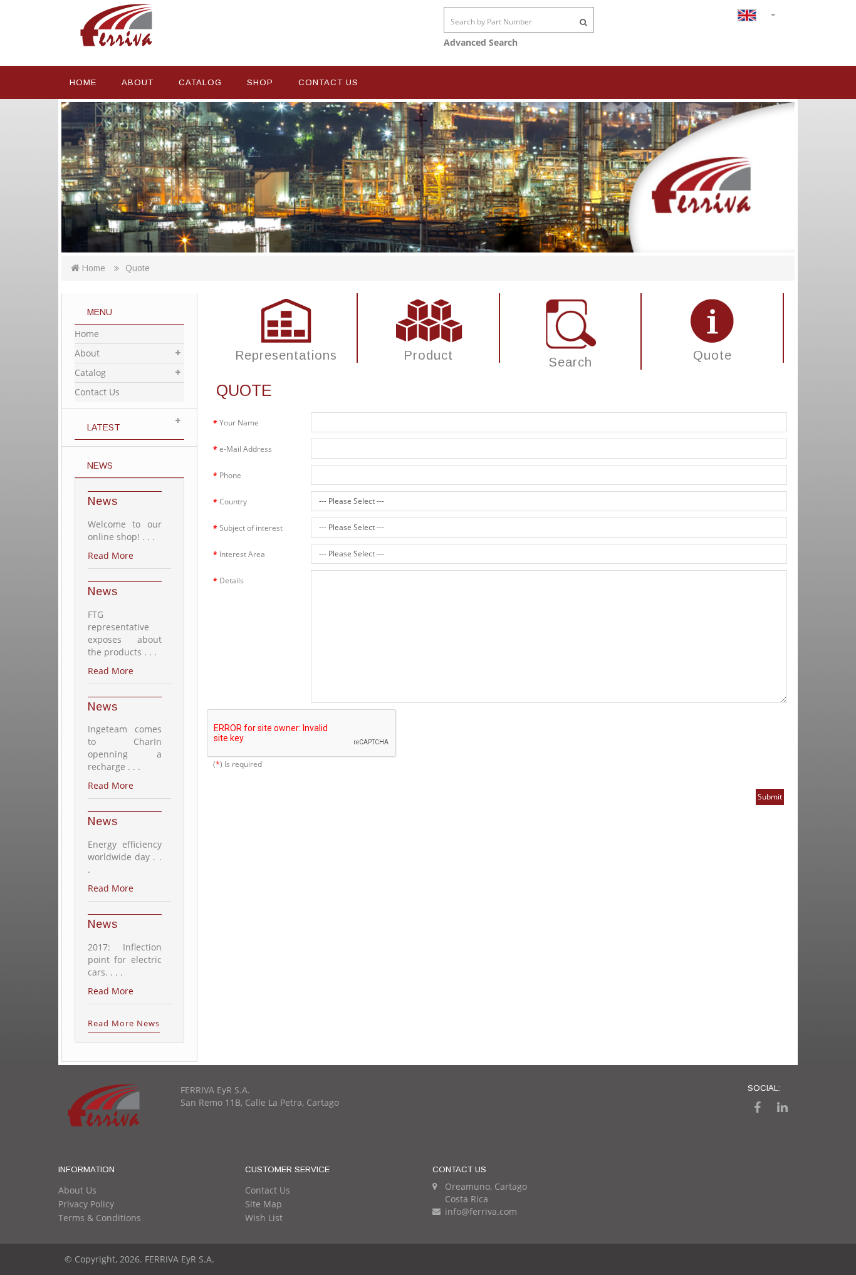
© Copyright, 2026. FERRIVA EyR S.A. (139, 1259)
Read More (110, 555)
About (138, 82)
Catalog (200, 82)
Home (83, 82)
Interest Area (242, 554)
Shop (260, 82)
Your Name (239, 422)
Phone (230, 475)
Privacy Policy (86, 1204)
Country (233, 501)
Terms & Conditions (99, 1218)
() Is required (237, 764)
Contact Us (328, 82)
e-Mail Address (245, 449)
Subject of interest (251, 528)
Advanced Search (481, 42)
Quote (137, 268)
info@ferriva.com (481, 1211)
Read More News (124, 1023)
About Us (77, 1190)
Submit (770, 796)
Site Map (263, 1204)
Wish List (264, 1218)
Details (231, 580)
